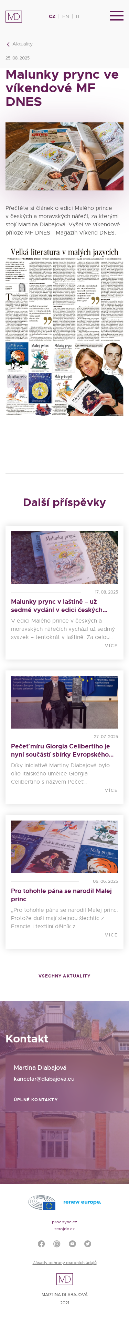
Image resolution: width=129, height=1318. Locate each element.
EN (65, 16)
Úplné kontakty (36, 1100)
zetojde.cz (64, 1229)
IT (78, 16)
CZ (52, 16)
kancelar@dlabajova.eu (44, 1078)
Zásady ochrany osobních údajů (65, 1262)
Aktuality (22, 44)
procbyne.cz (64, 1222)
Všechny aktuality (64, 976)
